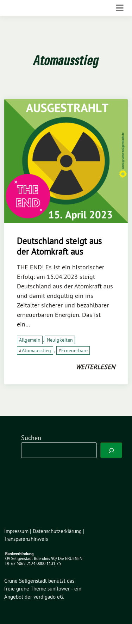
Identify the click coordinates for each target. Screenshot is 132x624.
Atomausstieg (36, 350)
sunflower (59, 588)
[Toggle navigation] (120, 8)
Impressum (16, 531)
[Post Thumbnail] (66, 160)
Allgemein (29, 340)
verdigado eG (48, 596)
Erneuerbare (74, 350)
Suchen (31, 438)
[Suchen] (111, 450)
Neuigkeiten (60, 340)
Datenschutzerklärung (57, 531)
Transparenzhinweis (26, 539)
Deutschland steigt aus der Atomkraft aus (59, 246)
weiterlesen (95, 367)
